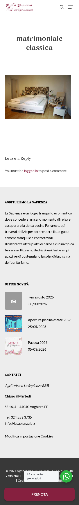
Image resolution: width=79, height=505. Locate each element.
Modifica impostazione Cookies (29, 436)
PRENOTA (39, 494)
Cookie (22, 480)
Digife (59, 480)
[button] (70, 7)
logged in (31, 170)
